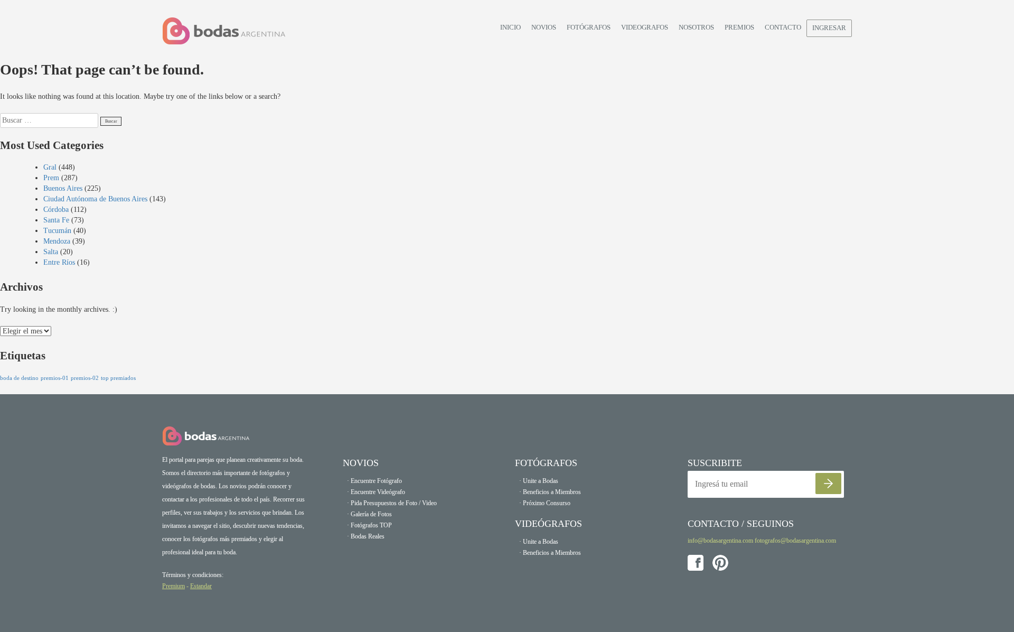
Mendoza (56, 241)
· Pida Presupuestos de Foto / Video (392, 503)
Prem (51, 178)
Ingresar (829, 28)
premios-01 (55, 378)
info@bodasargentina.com (720, 540)
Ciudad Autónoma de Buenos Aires (95, 199)
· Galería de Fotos (369, 514)
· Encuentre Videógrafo (376, 492)
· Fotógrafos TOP (369, 525)
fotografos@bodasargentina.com (795, 540)
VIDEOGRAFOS (644, 27)
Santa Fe (56, 220)
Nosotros (696, 27)
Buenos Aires (62, 188)
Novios (543, 27)
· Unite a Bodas (538, 481)
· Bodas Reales (365, 536)
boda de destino (19, 378)
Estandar (201, 586)
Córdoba (56, 209)
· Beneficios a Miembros (550, 492)
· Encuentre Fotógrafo (374, 481)
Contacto (783, 27)
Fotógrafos (589, 27)
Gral (50, 167)
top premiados (118, 378)
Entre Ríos (59, 262)
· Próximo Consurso (544, 503)
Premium (173, 586)
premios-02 (85, 378)
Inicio (510, 27)
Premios (739, 27)
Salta (50, 252)
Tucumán (57, 231)
